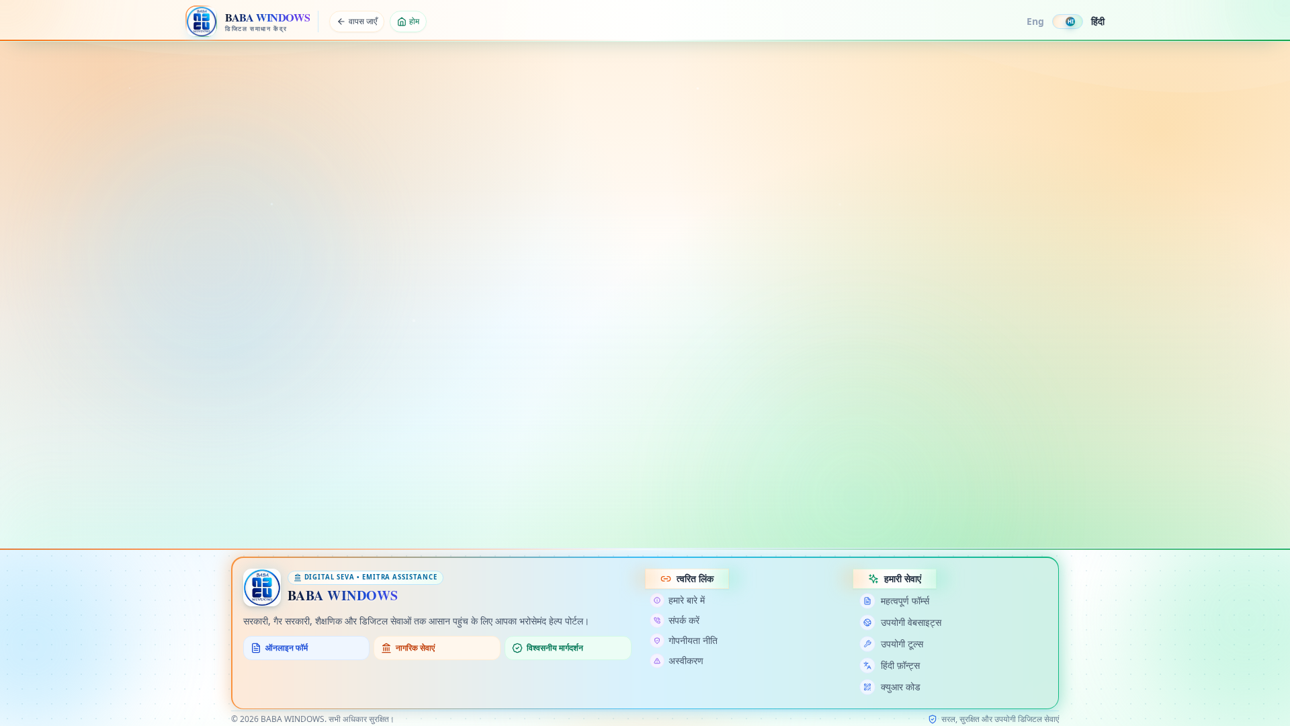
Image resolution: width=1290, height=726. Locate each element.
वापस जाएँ (363, 21)
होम (414, 21)
